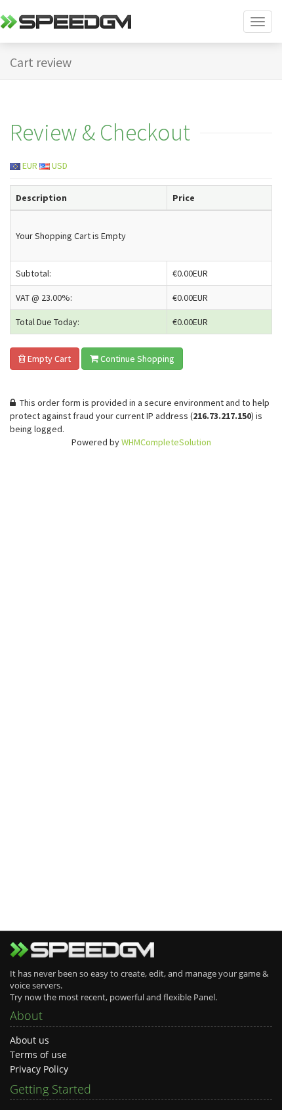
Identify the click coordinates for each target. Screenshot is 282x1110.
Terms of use (38, 1054)
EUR (28, 165)
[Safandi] (65, 25)
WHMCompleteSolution (166, 442)
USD (59, 165)
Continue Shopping (136, 359)
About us (29, 1040)
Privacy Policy (39, 1069)
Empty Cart (48, 359)
